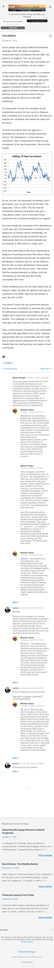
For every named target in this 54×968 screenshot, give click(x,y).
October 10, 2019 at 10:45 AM (32, 706)
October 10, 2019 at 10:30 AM (32, 688)
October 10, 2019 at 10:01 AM (32, 640)
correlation (7, 363)
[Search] (50, 7)
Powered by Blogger (27, 952)
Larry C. (16, 608)
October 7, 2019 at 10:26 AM (38, 378)
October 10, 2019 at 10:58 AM (32, 764)
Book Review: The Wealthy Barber (20, 864)
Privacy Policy (27, 942)
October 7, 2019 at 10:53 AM (32, 412)
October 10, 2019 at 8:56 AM (32, 608)
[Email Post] (3, 357)
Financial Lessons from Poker (18, 895)
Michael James (27, 410)
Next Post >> (46, 369)
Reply (15, 602)
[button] (50, 36)
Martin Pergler (19, 378)
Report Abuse (27, 962)
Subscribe (13, 28)
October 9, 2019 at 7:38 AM (31, 468)
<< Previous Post (9, 369)
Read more (45, 855)
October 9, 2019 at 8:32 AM (31, 555)
